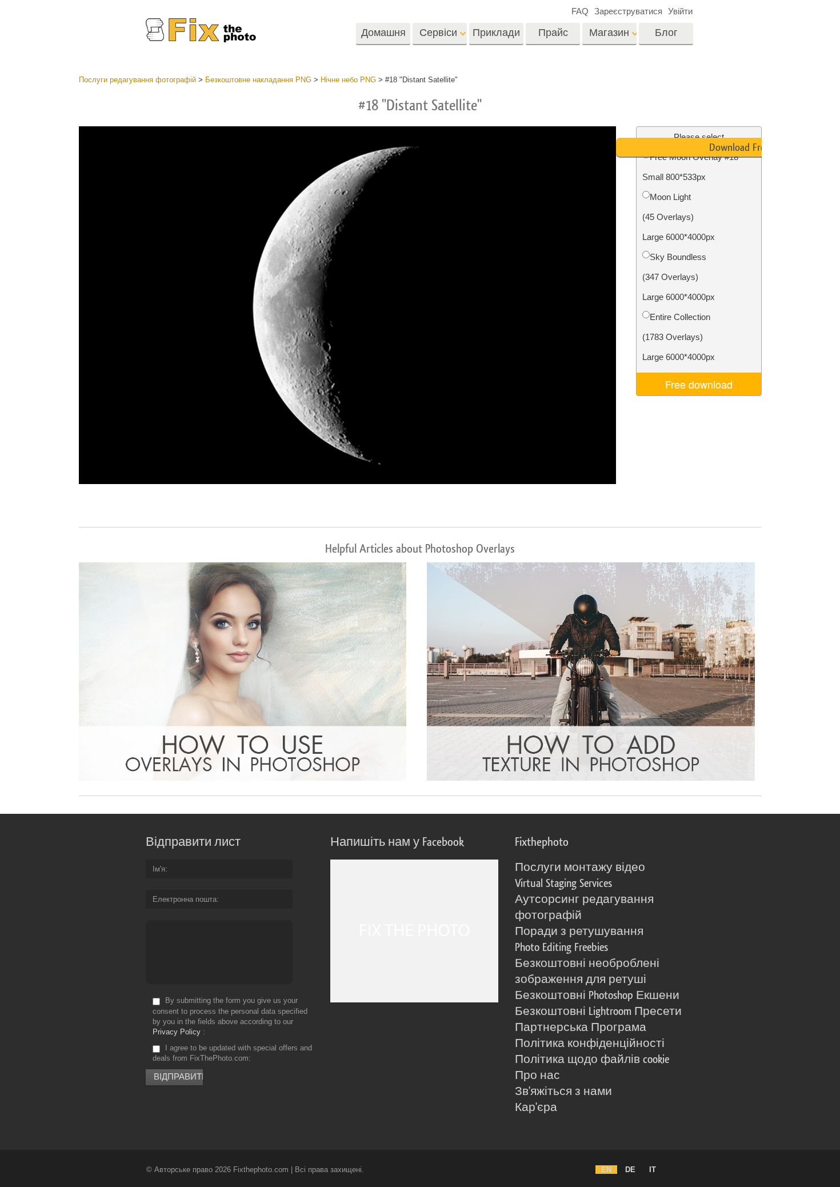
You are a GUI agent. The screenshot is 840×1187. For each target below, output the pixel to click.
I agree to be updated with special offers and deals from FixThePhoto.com (232, 1053)
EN (606, 1169)
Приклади (496, 33)
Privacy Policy (177, 1032)
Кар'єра (536, 1107)
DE (630, 1169)
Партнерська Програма (580, 1027)
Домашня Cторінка (383, 36)
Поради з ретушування (579, 931)
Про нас (537, 1075)
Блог (666, 33)
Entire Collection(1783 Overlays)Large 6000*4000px (678, 337)
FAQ (580, 11)
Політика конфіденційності (590, 1043)
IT (652, 1169)
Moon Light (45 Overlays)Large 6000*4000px (678, 217)
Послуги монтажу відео (580, 867)
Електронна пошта (185, 899)
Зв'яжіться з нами (563, 1091)
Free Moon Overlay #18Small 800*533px (690, 167)
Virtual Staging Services (563, 883)
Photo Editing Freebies (561, 947)
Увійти (680, 11)
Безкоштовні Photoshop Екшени (597, 995)
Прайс (553, 33)
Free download (699, 384)
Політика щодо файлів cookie (592, 1059)
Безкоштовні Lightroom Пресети (598, 1011)
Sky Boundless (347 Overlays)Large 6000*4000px (678, 277)
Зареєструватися (628, 11)
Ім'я (159, 869)
